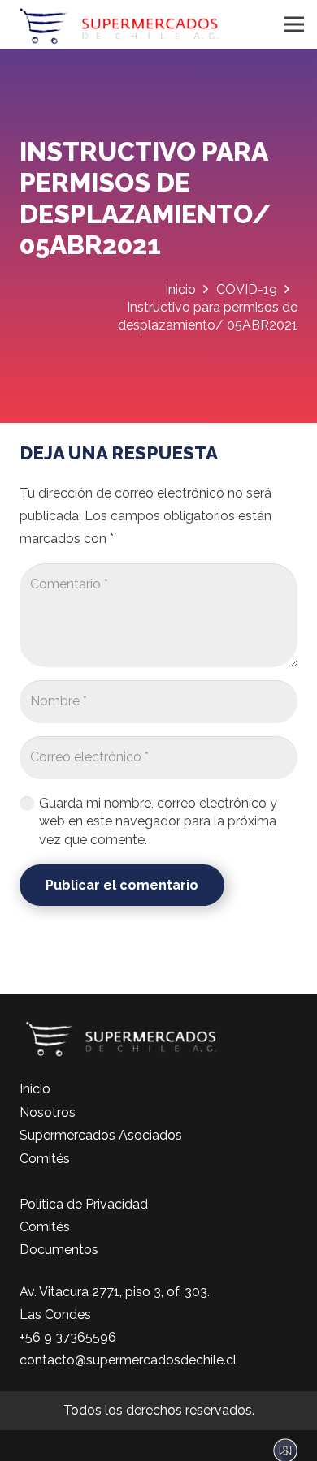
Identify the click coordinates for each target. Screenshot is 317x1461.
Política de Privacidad (84, 1204)
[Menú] (294, 24)
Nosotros (48, 1112)
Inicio (35, 1089)
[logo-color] (119, 24)
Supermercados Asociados (101, 1135)
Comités (45, 1158)
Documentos (59, 1249)
